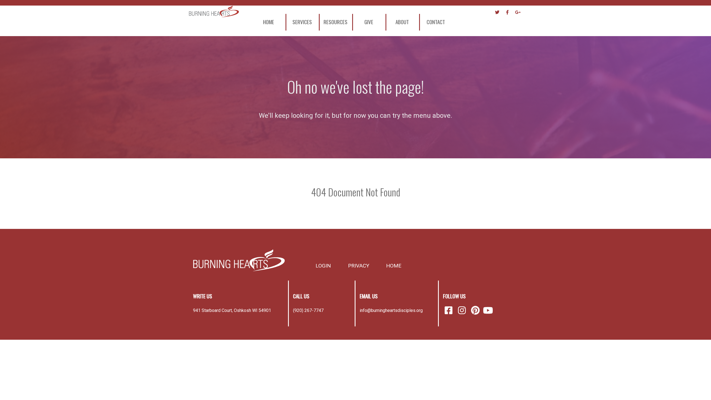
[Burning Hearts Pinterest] (476, 310)
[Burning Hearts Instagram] (463, 310)
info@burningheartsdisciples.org (391, 310)
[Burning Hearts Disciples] (239, 260)
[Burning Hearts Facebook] (449, 310)
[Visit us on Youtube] (488, 310)
